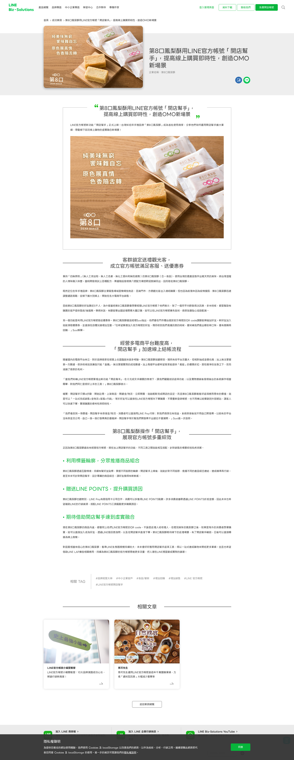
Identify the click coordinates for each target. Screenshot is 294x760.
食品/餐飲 (143, 578)
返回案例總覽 (147, 704)
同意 (240, 747)
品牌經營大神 (105, 578)
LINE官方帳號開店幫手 (110, 585)
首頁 (46, 20)
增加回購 (160, 578)
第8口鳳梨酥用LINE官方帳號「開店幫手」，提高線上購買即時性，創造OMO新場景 (110, 20)
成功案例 (57, 20)
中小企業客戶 (125, 578)
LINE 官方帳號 (194, 578)
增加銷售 (175, 578)
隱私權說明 (130, 752)
